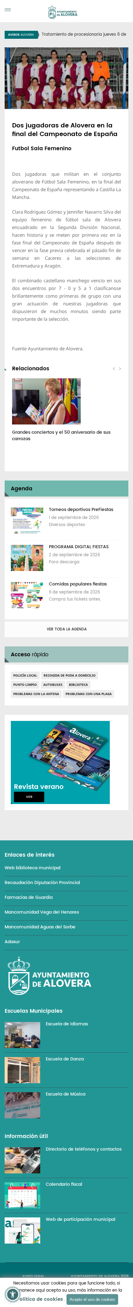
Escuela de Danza (65, 1059)
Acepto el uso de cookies (92, 1299)
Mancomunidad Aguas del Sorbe (40, 927)
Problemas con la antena (36, 694)
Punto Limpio (25, 684)
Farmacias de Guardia (29, 897)
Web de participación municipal (80, 1219)
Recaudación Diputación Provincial (42, 882)
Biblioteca (78, 684)
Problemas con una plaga (89, 694)
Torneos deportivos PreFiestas (81, 509)
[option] (66, 413)
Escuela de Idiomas (67, 1024)
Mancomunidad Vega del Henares (42, 912)
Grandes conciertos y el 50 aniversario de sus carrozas (61, 435)
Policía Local (25, 675)
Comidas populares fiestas (78, 584)
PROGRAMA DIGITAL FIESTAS (79, 546)
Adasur (12, 941)
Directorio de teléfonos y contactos (84, 1149)
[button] (12, 1294)
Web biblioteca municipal (33, 867)
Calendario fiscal (64, 1184)
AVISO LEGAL (33, 1276)
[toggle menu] (8, 10)
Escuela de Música (65, 1094)
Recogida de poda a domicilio (70, 675)
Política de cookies (39, 1299)
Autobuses (52, 684)
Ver (29, 797)
